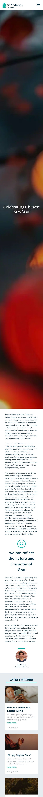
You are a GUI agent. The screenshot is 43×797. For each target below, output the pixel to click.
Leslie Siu (21, 665)
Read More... (12, 723)
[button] (38, 4)
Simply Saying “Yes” (19, 755)
